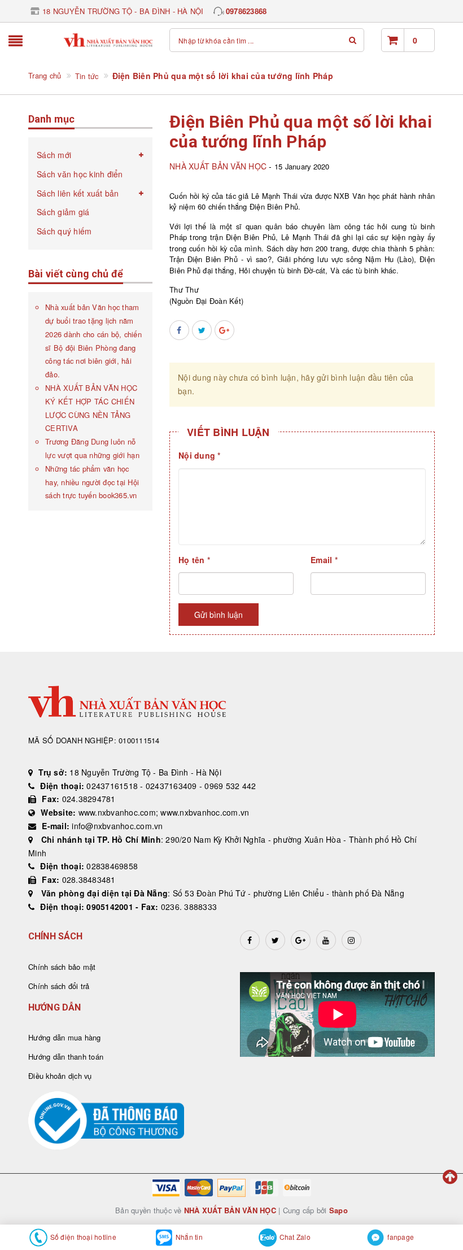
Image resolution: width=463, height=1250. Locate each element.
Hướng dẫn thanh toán (65, 1056)
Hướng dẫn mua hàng (64, 1037)
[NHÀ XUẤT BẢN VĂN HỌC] (108, 40)
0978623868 (246, 11)
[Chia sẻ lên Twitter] (202, 330)
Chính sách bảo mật (62, 966)
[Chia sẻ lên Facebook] (179, 330)
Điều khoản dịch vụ (60, 1075)
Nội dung (199, 455)
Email (324, 559)
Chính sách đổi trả (59, 986)
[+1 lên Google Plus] (224, 330)
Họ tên (194, 559)
